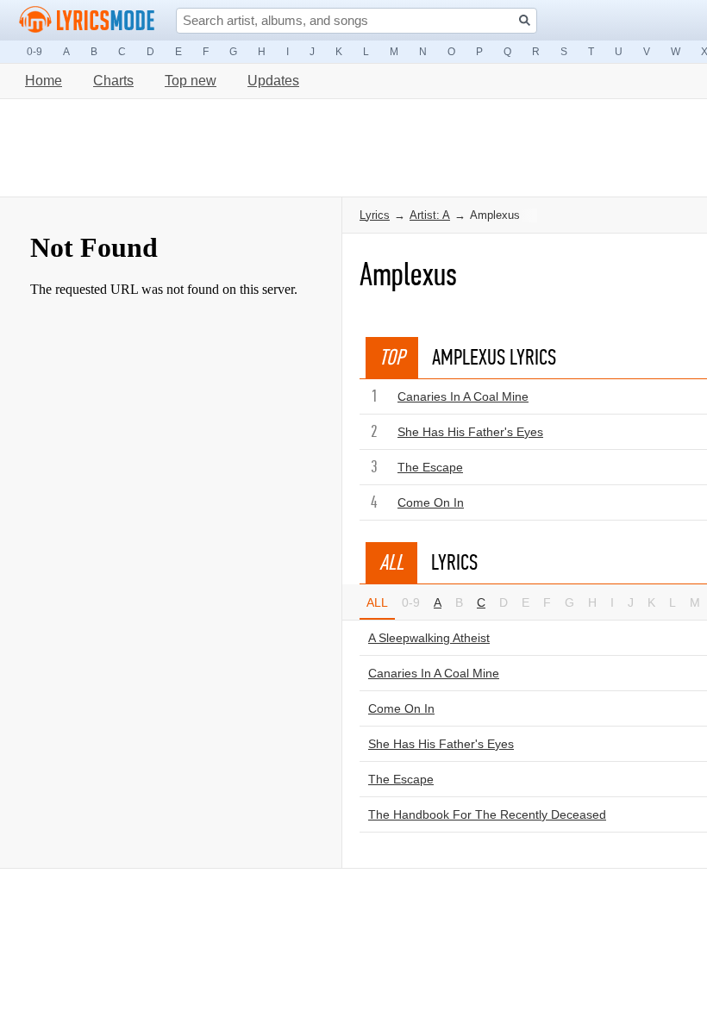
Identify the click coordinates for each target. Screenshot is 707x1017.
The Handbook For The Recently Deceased (487, 814)
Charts (113, 80)
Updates (273, 80)
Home (43, 80)
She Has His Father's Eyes (470, 432)
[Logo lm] (87, 20)
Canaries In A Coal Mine (463, 396)
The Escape (430, 467)
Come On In (430, 502)
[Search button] (525, 20)
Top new (190, 80)
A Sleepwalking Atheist (429, 638)
